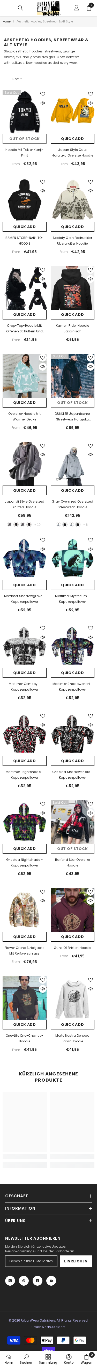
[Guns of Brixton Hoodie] (73, 910)
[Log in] (76, 8)
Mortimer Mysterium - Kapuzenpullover (72, 599)
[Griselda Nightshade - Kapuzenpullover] (25, 822)
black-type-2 (29, 524)
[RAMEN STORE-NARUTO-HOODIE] (25, 200)
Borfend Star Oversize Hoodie (72, 862)
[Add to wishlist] (43, 94)
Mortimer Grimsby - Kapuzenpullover (24, 687)
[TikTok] (37, 1281)
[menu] (6, 8)
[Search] (20, 8)
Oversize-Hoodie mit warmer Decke (24, 416)
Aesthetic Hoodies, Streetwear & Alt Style (45, 22)
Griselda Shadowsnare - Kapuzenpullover (72, 775)
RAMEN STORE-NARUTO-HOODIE (24, 241)
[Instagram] (10, 1281)
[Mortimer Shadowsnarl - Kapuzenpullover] (73, 646)
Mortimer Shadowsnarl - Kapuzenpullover (72, 687)
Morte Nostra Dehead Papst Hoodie (72, 1038)
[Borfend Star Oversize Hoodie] (73, 822)
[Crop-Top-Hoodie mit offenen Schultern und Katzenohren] (25, 288)
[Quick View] (43, 103)
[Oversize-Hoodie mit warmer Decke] (25, 376)
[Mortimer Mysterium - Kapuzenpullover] (73, 558)
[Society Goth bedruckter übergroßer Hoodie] (73, 200)
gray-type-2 (22, 524)
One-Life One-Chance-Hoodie (24, 1038)
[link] (25, 1156)
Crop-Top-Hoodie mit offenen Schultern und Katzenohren (24, 328)
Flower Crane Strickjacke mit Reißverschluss (24, 951)
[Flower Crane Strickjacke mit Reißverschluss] (25, 910)
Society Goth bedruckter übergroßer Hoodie (72, 241)
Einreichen (76, 1261)
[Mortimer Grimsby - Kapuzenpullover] (25, 646)
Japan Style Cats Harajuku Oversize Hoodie (72, 152)
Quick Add (72, 138)
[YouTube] (51, 1281)
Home (7, 22)
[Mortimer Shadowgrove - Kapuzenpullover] (25, 558)
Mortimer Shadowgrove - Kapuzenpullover (24, 599)
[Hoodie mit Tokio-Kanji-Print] (25, 112)
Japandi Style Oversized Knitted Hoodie (24, 504)
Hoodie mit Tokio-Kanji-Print (24, 152)
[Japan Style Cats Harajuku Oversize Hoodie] (73, 112)
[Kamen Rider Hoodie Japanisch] (73, 288)
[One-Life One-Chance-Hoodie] (25, 998)
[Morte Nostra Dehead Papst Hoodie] (73, 998)
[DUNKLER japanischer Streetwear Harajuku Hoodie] (73, 376)
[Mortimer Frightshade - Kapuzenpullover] (25, 734)
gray (9, 524)
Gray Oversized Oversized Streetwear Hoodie (72, 504)
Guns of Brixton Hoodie (72, 948)
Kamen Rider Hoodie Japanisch (72, 328)
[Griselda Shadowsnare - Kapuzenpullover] (73, 734)
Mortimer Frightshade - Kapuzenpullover (24, 775)
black (16, 524)
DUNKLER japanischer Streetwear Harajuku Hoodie (72, 416)
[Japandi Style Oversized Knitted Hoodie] (25, 464)
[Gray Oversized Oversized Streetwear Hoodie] (73, 464)
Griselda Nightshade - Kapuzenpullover (24, 862)
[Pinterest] (24, 1281)
